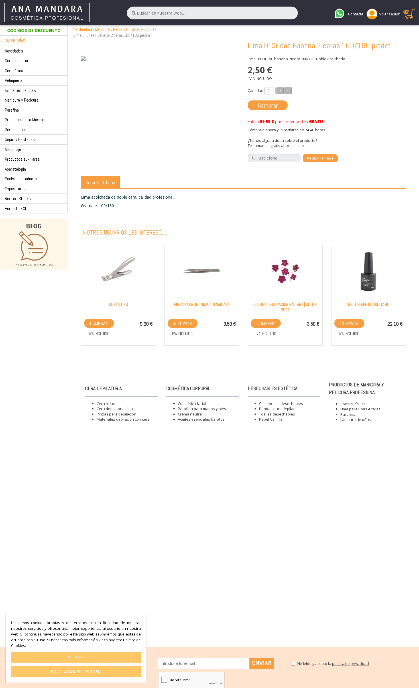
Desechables (16, 130)
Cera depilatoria (18, 61)
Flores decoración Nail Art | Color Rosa (285, 307)
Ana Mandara (82, 29)
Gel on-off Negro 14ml (368, 304)
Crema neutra (190, 414)
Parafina (12, 110)
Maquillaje (13, 149)
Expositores (15, 189)
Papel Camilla (270, 419)
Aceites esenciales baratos (201, 419)
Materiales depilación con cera (123, 419)
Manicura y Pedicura (21, 100)
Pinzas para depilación (116, 414)
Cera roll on (107, 403)
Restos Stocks (18, 198)
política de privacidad (350, 663)
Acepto (76, 657)
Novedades (14, 51)
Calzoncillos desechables (281, 403)
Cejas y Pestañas (20, 139)
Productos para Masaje (24, 120)
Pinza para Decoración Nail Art (202, 304)
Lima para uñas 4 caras (360, 408)
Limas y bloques (143, 29)
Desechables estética (272, 388)
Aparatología (15, 169)
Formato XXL (16, 208)
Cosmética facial (192, 403)
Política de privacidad (76, 671)
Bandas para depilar (277, 408)
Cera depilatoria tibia (115, 408)
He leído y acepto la (333, 663)
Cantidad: (256, 90)
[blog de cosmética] (34, 244)
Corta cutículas (353, 403)
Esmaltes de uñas (20, 90)
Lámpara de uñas (355, 419)
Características (100, 182)
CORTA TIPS (118, 304)
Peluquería (13, 80)
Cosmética (14, 71)
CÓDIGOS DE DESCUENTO (34, 30)
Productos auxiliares (22, 159)
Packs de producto (21, 179)
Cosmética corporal (188, 388)
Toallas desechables (277, 414)
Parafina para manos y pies (202, 408)
